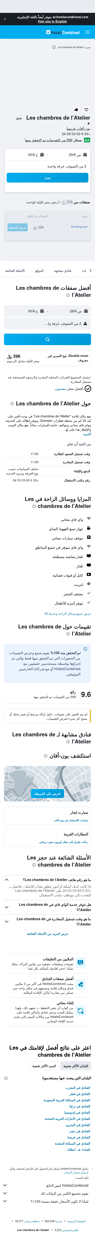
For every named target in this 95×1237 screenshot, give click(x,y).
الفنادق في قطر (80, 1093)
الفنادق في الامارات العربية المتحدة (67, 1118)
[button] (5, 19)
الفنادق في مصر (79, 1131)
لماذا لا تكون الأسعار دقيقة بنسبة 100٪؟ (59, 1201)
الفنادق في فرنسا (79, 1137)
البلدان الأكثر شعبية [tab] (75, 1066)
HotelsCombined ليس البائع (67, 1185)
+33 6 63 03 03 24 (76, 133)
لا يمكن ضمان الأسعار (76, 1172)
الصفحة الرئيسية (76, 1221)
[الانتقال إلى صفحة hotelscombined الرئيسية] (63, 32)
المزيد (87, 434)
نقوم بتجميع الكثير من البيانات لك (64, 1193)
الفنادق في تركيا (79, 1106)
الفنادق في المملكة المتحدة (72, 1143)
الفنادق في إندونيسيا (77, 1112)
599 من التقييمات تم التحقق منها (48, 139)
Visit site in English (52, 21)
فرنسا (58, 1221)
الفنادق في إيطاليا (79, 1149)
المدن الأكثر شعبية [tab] (44, 1066)
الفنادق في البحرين (78, 1124)
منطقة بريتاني (31, 1221)
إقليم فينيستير (70, 1230)
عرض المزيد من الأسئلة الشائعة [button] (47, 933)
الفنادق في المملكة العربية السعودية (67, 1100)
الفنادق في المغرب (78, 1087)
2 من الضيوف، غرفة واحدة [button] (67, 166)
